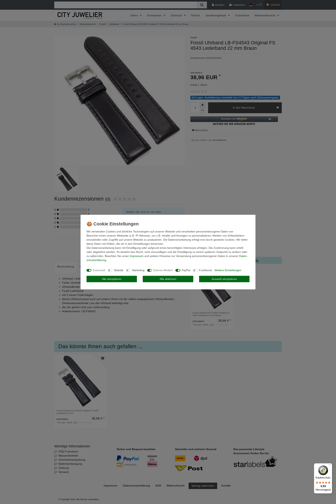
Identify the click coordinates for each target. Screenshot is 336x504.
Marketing (138, 270)
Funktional (205, 270)
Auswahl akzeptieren (224, 278)
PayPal (186, 270)
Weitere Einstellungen (227, 270)
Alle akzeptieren (112, 278)
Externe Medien (163, 270)
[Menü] (329, 465)
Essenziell (99, 270)
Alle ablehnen (168, 278)
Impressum (137, 255)
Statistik (118, 270)
